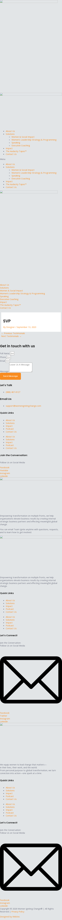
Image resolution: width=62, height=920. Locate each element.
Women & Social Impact (23, 136)
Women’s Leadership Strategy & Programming (34, 139)
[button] (31, 159)
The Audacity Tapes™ (16, 151)
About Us (10, 131)
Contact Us (11, 154)
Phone (3, 357)
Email (3, 360)
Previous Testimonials (13, 333)
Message (4, 371)
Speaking (16, 142)
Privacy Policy (17, 911)
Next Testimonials (11, 336)
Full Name (5, 353)
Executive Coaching (21, 145)
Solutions (10, 133)
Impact (9, 148)
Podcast (10, 428)
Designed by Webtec (10, 916)
